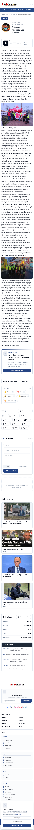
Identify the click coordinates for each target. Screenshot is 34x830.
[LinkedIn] (25, 707)
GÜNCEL (5, 9)
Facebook (8, 420)
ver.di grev (25, 381)
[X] (13, 707)
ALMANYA (13, 9)
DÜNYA (3, 723)
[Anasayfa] (9, 4)
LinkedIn (28, 420)
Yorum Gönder (11, 471)
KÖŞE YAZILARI (6, 726)
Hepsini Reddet (17, 821)
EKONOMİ (21, 723)
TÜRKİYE (21, 9)
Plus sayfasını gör (17, 370)
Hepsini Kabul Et (17, 825)
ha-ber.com (16, 33)
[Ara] (26, 4)
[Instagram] (17, 707)
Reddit (7, 424)
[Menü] (31, 4)
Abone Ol (26, 701)
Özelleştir (17, 818)
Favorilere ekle (26, 411)
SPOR (20, 726)
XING (16, 428)
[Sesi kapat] (21, 43)
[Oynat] (5, 43)
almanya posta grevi (10, 381)
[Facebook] (9, 707)
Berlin (13, 14)
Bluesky (7, 428)
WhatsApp (15, 416)
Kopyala (25, 428)
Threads (26, 424)
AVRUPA (28, 9)
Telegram (18, 420)
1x (14, 43)
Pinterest (16, 424)
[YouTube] (21, 707)
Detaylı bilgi (18, 814)
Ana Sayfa (5, 14)
